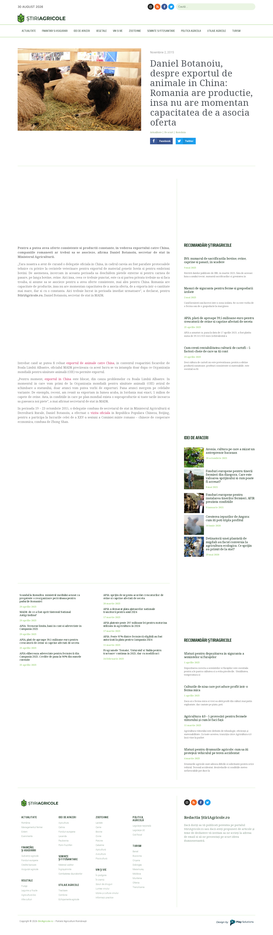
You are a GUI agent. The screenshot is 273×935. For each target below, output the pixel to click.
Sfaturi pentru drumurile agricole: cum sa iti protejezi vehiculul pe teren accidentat (216, 751)
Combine (62, 895)
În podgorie (101, 875)
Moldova (137, 874)
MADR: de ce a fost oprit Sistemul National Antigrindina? (45, 613)
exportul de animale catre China (90, 363)
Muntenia (137, 878)
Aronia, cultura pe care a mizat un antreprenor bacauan (230, 451)
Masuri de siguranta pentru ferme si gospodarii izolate (218, 290)
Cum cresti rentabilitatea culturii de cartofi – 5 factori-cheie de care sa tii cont (217, 349)
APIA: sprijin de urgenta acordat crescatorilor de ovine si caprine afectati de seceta (133, 596)
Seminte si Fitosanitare (161, 30)
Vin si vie (118, 30)
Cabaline (100, 845)
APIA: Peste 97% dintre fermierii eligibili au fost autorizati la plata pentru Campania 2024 (132, 638)
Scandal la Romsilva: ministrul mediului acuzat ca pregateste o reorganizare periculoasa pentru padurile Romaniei (50, 598)
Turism (236, 30)
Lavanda (62, 836)
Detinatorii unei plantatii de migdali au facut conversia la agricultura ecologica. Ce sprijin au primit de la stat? (229, 543)
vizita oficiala (100, 413)
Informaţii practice (104, 897)
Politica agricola (191, 30)
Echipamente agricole (68, 899)
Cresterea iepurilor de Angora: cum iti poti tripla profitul (228, 518)
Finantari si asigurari (55, 30)
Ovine (98, 836)
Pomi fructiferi (65, 845)
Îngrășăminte (64, 869)
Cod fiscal (137, 834)
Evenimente (26, 836)
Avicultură (101, 854)
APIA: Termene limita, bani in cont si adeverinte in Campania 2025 (51, 627)
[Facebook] (164, 7)
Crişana (136, 860)
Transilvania (138, 887)
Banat (135, 851)
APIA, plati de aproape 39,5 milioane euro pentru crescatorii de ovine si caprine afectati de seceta (49, 641)
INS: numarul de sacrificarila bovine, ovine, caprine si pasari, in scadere (215, 260)
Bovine (99, 831)
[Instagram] (151, 7)
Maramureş (138, 869)
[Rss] (157, 7)
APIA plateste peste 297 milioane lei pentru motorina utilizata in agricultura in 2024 (135, 624)
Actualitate (29, 30)
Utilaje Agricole (216, 30)
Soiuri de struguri (104, 884)
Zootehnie (135, 30)
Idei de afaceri (82, 30)
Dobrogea (137, 865)
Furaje (24, 886)
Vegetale (101, 30)
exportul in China (58, 379)
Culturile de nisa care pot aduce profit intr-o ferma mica (216, 688)
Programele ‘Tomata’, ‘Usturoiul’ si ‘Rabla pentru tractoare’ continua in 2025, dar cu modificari (132, 651)
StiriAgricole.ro (45, 921)
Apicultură (101, 849)
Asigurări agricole (29, 869)
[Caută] (251, 6)
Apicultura (63, 823)
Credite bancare (28, 865)
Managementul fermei (32, 827)
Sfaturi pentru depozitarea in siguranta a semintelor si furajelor (214, 655)
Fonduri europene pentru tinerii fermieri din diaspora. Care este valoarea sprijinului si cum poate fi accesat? (230, 476)
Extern (24, 831)
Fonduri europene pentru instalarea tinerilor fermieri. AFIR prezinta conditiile (230, 498)
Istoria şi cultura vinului (107, 893)
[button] (161, 141)
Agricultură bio (28, 895)
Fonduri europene (29, 860)
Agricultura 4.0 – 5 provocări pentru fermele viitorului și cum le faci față (215, 718)
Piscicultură (101, 858)
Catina (61, 827)
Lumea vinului (102, 888)
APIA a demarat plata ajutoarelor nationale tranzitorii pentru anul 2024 (129, 610)
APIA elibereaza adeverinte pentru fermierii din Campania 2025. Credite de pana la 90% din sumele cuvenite (50, 656)
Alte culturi (26, 899)
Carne (98, 827)
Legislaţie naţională (142, 826)
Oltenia (136, 882)
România (181, 132)
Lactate (99, 823)
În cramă (100, 879)
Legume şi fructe (29, 890)
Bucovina (137, 856)
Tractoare (62, 890)
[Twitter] (171, 7)
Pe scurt (168, 132)
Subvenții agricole (29, 856)
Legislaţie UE (139, 830)
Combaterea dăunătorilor (70, 874)
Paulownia (63, 840)
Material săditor (66, 865)
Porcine (99, 840)
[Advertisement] (94, 210)
